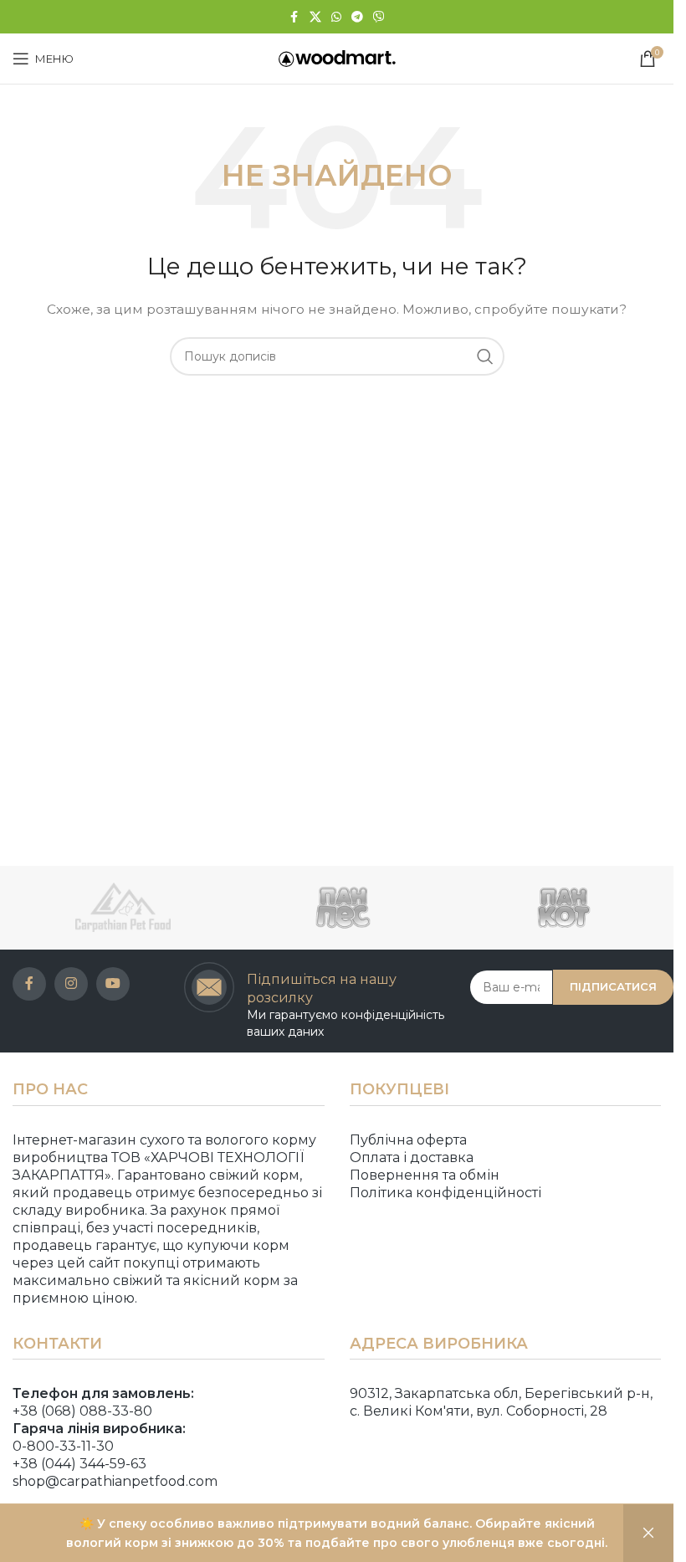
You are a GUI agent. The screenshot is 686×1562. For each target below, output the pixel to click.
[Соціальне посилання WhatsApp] (336, 17)
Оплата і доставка (412, 1157)
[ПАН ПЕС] (343, 908)
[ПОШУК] (485, 356)
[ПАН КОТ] (563, 908)
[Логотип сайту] (337, 57)
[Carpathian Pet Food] (123, 908)
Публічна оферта (408, 1140)
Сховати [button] (648, 1533)
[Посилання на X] (315, 17)
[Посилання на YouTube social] (113, 984)
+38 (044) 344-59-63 (79, 1464)
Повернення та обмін (424, 1175)
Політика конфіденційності (445, 1193)
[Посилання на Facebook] (294, 17)
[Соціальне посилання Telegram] (357, 17)
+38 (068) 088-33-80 (82, 1411)
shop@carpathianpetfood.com (115, 1481)
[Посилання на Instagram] (71, 984)
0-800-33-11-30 (63, 1446)
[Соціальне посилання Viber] (379, 17)
